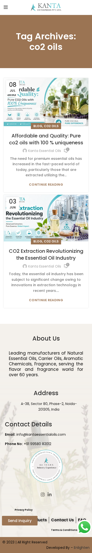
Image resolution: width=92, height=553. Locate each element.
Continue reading (46, 184)
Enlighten (82, 547)
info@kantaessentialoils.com (35, 434)
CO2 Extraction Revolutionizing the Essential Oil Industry (46, 254)
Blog (37, 126)
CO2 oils (51, 126)
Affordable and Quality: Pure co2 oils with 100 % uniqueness (46, 139)
